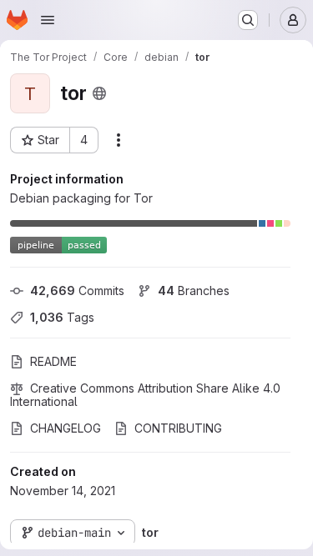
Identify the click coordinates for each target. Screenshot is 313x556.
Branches (194, 290)
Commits (77, 290)
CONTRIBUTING (178, 428)
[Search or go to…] (248, 20)
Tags (62, 317)
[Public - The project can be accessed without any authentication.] (99, 93)
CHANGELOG (65, 428)
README (53, 361)
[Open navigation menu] (47, 20)
